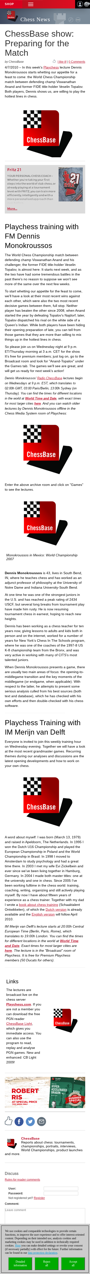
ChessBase (30, 1138)
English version (43, 914)
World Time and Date (40, 398)
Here (18, 1245)
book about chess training (38, 905)
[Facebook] (19, 1121)
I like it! (62, 61)
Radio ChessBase (49, 378)
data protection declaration (42, 1252)
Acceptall (73, 1263)
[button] (30, 4)
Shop (9, 4)
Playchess (51, 67)
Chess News (35, 19)
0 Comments (77, 61)
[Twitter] (30, 1121)
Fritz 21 (14, 169)
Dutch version (56, 909)
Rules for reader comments (22, 1179)
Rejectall (46, 1263)
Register (39, 1198)
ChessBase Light (19, 1024)
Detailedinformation (20, 1263)
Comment (11, 1203)
